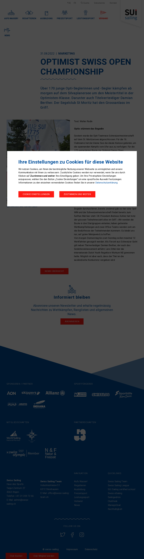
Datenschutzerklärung (106, 182)
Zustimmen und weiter (77, 194)
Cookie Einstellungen (36, 194)
